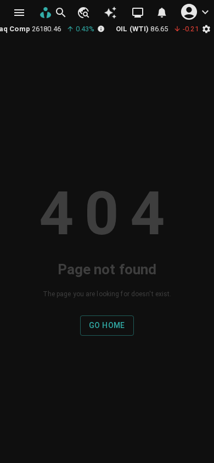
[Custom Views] (138, 13)
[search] (61, 13)
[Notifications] (162, 12)
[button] (83, 12)
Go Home (107, 325)
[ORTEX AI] (110, 13)
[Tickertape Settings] (206, 29)
